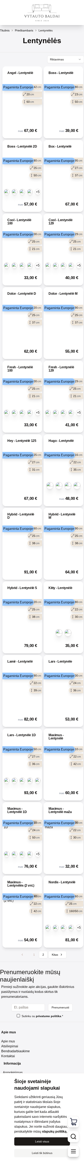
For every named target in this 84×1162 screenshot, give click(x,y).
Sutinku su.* (42, 1016)
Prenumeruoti (60, 1007)
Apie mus (8, 1041)
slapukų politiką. (54, 1131)
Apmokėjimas (13, 1072)
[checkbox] (18, 1015)
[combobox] (65, 59)
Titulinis (5, 30)
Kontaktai (8, 1056)
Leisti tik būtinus (42, 1153)
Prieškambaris (24, 30)
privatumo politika (48, 1016)
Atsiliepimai (9, 1046)
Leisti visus (42, 1141)
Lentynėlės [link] (46, 30)
